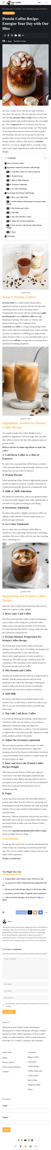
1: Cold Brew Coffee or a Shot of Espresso (25, 172)
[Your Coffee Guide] (13, 2)
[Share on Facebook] (8, 35)
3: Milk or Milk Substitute (19, 180)
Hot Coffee (32, 1080)
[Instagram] (28, 1140)
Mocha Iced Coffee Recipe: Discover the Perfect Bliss (25, 889)
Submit (6, 1130)
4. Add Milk (14, 212)
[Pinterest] (32, 1140)
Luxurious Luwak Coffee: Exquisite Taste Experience (25, 893)
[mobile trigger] (4, 2)
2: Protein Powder (16, 176)
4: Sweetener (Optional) (18, 184)
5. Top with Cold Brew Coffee (20, 217)
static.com (25, 292)
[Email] (15, 35)
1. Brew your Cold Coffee (19, 197)
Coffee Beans (33, 1066)
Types (30, 1089)
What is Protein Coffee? (15, 163)
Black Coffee (33, 1057)
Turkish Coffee (34, 1085)
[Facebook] (18, 1140)
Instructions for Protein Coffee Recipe (20, 193)
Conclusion (11, 236)
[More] (23, 35)
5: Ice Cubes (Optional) (18, 189)
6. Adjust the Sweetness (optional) (22, 221)
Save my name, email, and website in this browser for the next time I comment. (27, 1005)
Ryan (9, 41)
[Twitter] (21, 1140)
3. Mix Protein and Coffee (19, 208)
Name (5, 1106)
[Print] (19, 35)
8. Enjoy (13, 232)
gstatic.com (26, 418)
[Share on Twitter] (12, 35)
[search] (35, 2)
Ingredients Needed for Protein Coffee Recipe (23, 167)
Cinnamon (32, 1062)
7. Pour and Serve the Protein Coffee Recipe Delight (24, 226)
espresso (15, 124)
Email (5, 1117)
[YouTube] (25, 1140)
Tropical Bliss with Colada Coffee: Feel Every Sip (24, 879)
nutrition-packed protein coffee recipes (29, 831)
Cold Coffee (8, 13)
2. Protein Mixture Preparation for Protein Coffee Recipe (26, 203)
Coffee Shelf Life (35, 1071)
